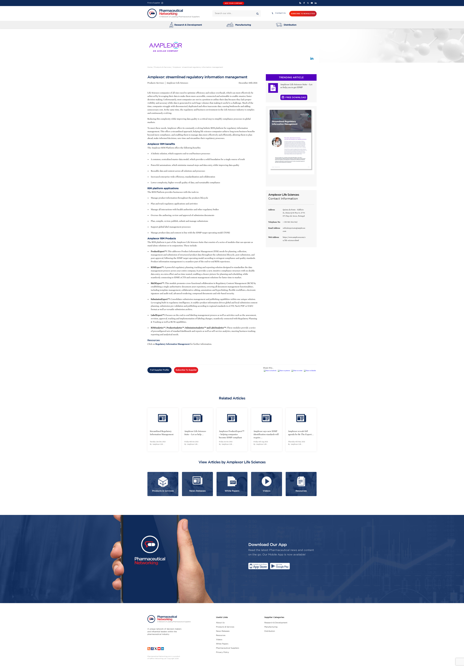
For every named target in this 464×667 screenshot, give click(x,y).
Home (149, 67)
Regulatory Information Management (172, 344)
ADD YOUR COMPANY (233, 3)
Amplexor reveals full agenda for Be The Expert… (301, 433)
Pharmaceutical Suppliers (227, 648)
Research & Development (188, 25)
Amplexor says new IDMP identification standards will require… (266, 434)
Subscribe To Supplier (186, 370)
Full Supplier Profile (159, 370)
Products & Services (162, 67)
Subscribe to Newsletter (303, 13)
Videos (219, 639)
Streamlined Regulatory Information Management (162, 433)
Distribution (290, 25)
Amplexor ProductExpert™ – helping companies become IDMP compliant (231, 434)
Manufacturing (243, 25)
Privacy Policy (222, 652)
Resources (220, 635)
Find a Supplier (153, 3)
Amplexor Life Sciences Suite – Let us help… (195, 433)
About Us (220, 623)
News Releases (222, 631)
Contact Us (280, 13)
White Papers (222, 644)
